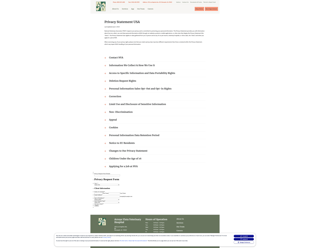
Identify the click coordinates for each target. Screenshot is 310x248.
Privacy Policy (107, 237)
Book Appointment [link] (211, 9)
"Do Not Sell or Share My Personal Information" (133, 240)
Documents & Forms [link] (196, 2)
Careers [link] (150, 9)
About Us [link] (115, 9)
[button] (155, 57)
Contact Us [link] (185, 2)
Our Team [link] (140, 9)
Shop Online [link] (199, 9)
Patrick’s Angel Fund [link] (210, 2)
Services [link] (125, 9)
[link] (101, 6)
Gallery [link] (178, 2)
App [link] (132, 9)
